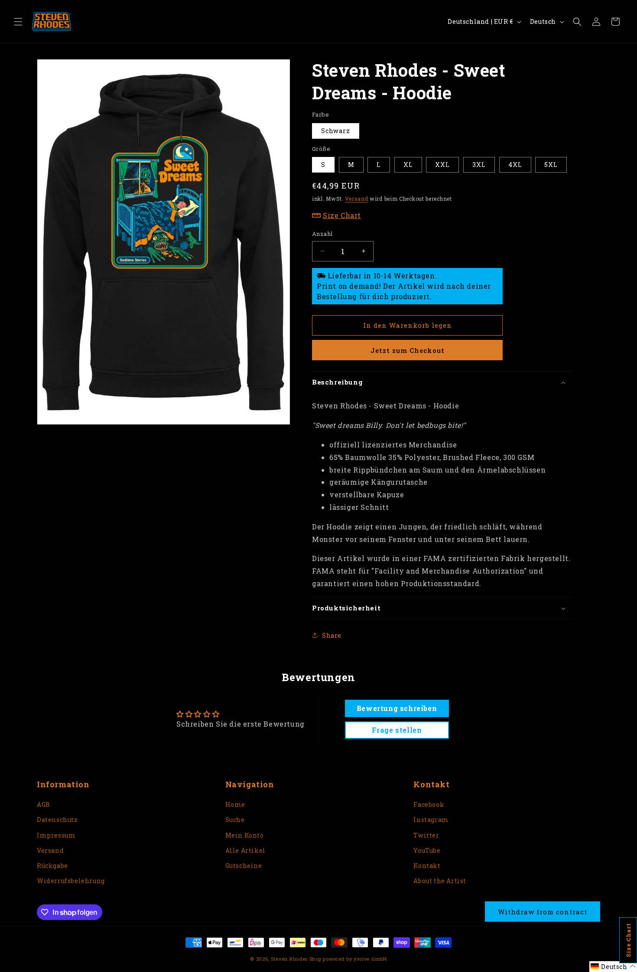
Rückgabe (52, 865)
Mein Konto (244, 835)
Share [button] (331, 635)
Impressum (56, 835)
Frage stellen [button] (397, 729)
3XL (479, 164)
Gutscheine (243, 865)
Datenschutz (57, 819)
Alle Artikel (245, 850)
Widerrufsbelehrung (71, 881)
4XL (515, 164)
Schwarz (335, 131)
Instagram (430, 819)
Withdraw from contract (542, 911)
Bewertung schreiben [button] (397, 708)
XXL (442, 164)
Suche (235, 819)
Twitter (426, 835)
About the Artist (439, 881)
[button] (18, 21)
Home (235, 804)
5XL (551, 164)
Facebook (428, 804)
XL (408, 164)
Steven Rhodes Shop (296, 959)
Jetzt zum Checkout (407, 350)
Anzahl (322, 234)
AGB (43, 804)
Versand (356, 198)
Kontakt (426, 865)
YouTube (426, 850)
